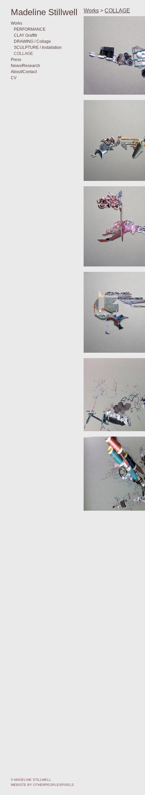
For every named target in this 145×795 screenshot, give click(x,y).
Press (16, 59)
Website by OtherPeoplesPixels (42, 785)
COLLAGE (23, 53)
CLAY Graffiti (25, 35)
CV (14, 77)
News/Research (25, 65)
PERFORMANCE (30, 29)
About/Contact (24, 71)
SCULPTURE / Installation (38, 47)
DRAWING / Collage (32, 41)
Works (16, 23)
